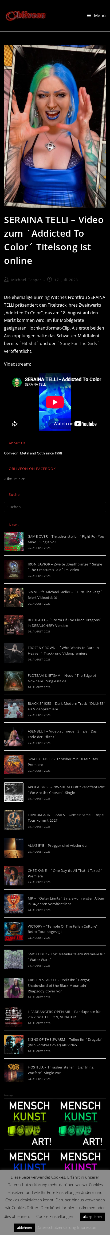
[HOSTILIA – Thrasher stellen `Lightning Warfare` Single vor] (13, 1072)
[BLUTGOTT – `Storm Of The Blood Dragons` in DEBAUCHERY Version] (13, 625)
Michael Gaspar (26, 279)
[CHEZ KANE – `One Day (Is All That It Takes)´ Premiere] (13, 875)
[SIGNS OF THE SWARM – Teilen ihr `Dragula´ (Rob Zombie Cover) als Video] (13, 1044)
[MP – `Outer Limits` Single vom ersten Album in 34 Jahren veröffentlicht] (13, 903)
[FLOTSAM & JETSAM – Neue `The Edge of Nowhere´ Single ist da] (13, 681)
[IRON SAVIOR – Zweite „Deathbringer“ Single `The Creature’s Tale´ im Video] (13, 569)
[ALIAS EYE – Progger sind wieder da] (13, 848)
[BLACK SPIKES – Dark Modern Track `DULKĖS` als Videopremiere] (13, 708)
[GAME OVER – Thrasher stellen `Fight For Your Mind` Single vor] (13, 541)
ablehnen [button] (24, 1227)
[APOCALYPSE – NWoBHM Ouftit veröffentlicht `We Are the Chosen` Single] (13, 792)
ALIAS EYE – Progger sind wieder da (57, 845)
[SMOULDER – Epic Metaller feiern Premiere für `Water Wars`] (13, 959)
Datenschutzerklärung (56, 1227)
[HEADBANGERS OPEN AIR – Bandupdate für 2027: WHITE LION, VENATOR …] (13, 1017)
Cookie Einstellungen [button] (54, 1216)
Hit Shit (29, 343)
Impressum (87, 1227)
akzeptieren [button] (92, 1216)
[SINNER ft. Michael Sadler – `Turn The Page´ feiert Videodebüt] (13, 597)
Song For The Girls (78, 343)
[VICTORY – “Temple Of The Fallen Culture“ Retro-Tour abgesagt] (13, 931)
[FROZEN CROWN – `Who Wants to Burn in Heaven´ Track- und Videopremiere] (13, 653)
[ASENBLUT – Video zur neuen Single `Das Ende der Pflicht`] (13, 736)
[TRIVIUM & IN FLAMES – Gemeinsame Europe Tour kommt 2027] (13, 820)
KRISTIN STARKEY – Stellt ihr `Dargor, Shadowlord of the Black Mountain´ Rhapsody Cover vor (59, 985)
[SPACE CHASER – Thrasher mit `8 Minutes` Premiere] (13, 764)
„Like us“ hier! (14, 478)
